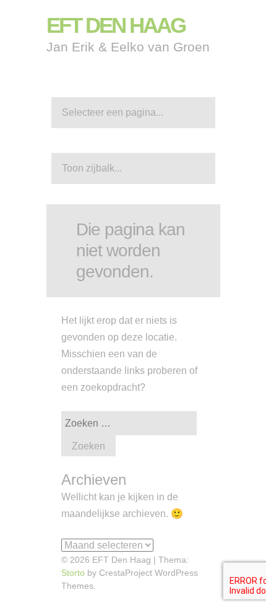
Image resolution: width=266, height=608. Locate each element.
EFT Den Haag (115, 25)
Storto (73, 573)
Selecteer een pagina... (112, 112)
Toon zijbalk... (92, 168)
